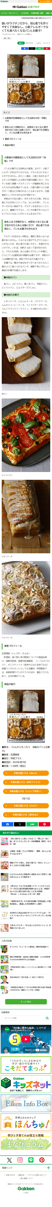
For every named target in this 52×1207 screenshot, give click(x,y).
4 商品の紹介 (9, 145)
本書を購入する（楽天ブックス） (26, 782)
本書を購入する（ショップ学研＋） (26, 791)
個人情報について (27, 1178)
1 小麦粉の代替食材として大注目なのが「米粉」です (25, 119)
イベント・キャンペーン (9, 13)
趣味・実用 (7, 38)
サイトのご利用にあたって (37, 1175)
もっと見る (26, 1002)
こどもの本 (24, 13)
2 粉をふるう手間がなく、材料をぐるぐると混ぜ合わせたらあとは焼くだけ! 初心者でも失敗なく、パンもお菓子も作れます (26, 130)
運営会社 (21, 1175)
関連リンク (7, 1168)
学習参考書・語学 (37, 13)
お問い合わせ (10, 1175)
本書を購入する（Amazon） (26, 773)
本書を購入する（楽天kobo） (26, 815)
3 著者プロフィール (12, 139)
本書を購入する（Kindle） (26, 806)
